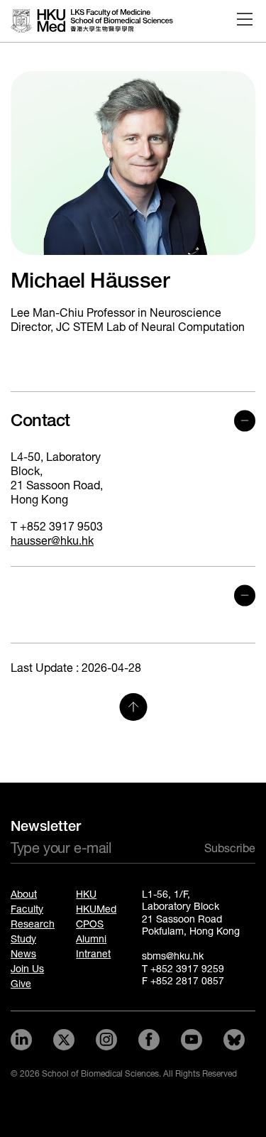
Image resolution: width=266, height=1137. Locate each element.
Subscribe (229, 848)
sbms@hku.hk (173, 956)
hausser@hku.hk (52, 541)
